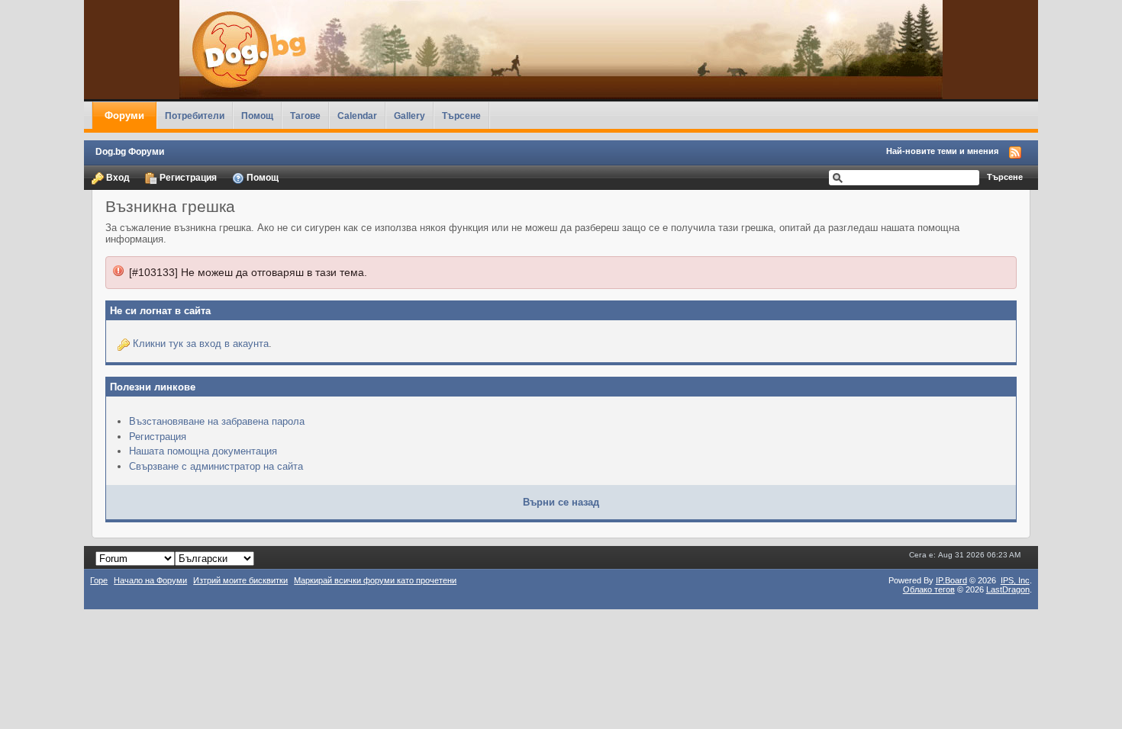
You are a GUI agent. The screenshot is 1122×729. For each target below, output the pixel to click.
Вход (117, 177)
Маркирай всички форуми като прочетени (375, 580)
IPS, (1015, 580)
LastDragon (1008, 589)
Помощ (257, 115)
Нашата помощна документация (203, 451)
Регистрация (187, 177)
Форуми (124, 115)
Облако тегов (929, 589)
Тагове (305, 115)
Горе (99, 580)
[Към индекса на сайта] (561, 49)
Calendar (357, 115)
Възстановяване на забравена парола (217, 421)
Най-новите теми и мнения (942, 151)
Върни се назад (561, 502)
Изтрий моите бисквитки (240, 580)
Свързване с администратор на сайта (216, 466)
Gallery (409, 115)
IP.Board (951, 580)
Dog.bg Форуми (129, 151)
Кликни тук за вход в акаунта (201, 343)
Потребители (194, 115)
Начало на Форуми (150, 580)
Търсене (461, 115)
